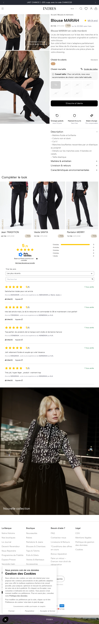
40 (90, 86)
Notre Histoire (8, 533)
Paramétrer (29, 611)
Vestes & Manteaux (35, 559)
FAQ (53, 533)
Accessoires (32, 564)
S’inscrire (58, 579)
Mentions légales (83, 537)
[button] (2, 8)
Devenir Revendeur (11, 546)
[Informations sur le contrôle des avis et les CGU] (37, 259)
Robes (29, 537)
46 (79, 94)
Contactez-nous (58, 537)
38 (79, 86)
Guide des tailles (91, 69)
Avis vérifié (90, 286)
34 (58, 86)
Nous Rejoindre (9, 551)
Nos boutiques (8, 537)
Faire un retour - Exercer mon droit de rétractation (61, 561)
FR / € (72, 8)
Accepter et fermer (47, 611)
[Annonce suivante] (95, 2)
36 (68, 86)
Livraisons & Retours (60, 542)
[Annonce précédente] (3, 2)
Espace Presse (9, 559)
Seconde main (8, 564)
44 (68, 94)
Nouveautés (31, 533)
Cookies (79, 549)
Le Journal (6, 542)
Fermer (12, 611)
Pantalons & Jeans (34, 542)
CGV (77, 533)
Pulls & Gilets (32, 555)
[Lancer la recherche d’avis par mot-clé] (92, 279)
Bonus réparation (59, 554)
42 (58, 94)
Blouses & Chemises (36, 546)
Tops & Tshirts (33, 551)
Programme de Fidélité (12, 555)
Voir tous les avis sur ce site (25, 263)
